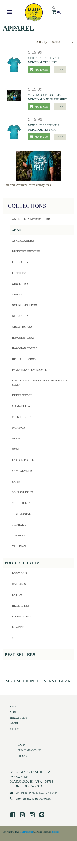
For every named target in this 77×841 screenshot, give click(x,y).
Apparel (18, 229)
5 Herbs (14, 729)
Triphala (19, 524)
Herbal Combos (24, 359)
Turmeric (19, 535)
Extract (18, 594)
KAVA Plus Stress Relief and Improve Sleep (39, 382)
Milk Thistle (21, 416)
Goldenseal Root (25, 305)
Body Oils (19, 573)
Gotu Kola (20, 316)
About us (16, 723)
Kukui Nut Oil (22, 395)
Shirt (16, 637)
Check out (24, 756)
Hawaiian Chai (23, 337)
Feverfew (19, 272)
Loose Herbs (21, 616)
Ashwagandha (23, 240)
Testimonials (22, 513)
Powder (18, 627)
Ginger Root (21, 283)
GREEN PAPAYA (22, 326)
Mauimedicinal (26, 831)
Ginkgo (17, 294)
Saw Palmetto (22, 470)
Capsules (19, 584)
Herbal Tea (20, 605)
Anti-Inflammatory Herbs (31, 219)
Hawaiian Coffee (24, 348)
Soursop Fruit (22, 492)
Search (14, 706)
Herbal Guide (18, 717)
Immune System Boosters (31, 369)
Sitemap (55, 831)
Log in (21, 744)
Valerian (19, 546)
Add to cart (41, 70)
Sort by (41, 42)
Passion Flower (24, 460)
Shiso (16, 481)
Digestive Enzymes (26, 251)
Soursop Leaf (22, 503)
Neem (16, 438)
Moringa (18, 427)
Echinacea (20, 262)
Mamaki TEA (21, 406)
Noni (15, 449)
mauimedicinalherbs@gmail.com (36, 793)
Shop (13, 712)
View (60, 69)
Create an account (29, 750)
